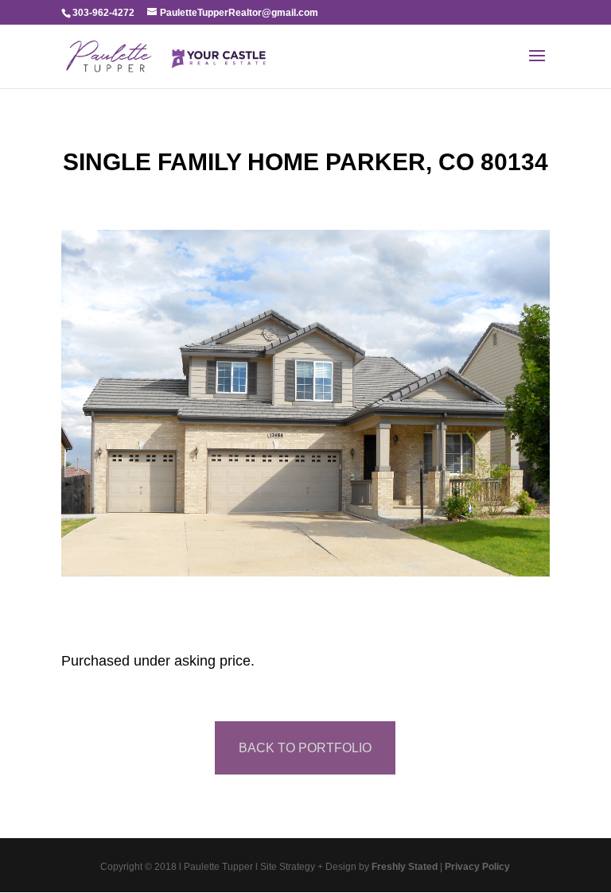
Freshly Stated (405, 866)
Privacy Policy (477, 866)
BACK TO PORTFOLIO (305, 748)
